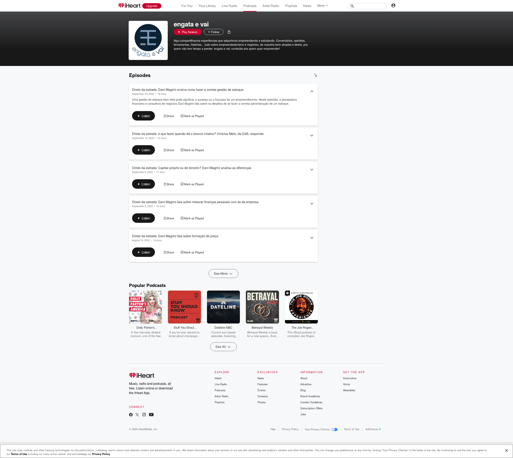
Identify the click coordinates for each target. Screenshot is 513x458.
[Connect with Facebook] (131, 415)
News (307, 5)
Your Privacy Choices (317, 429)
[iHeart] (129, 6)
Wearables (349, 390)
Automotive (349, 378)
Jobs (303, 414)
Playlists (291, 5)
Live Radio (229, 5)
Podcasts (249, 5)
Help (273, 429)
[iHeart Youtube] (151, 415)
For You (187, 5)
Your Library (207, 5)
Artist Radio (271, 5)
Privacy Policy (290, 429)
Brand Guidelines (310, 396)
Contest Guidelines (311, 402)
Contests (263, 396)
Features (263, 384)
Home (346, 384)
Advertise (305, 384)
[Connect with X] (137, 415)
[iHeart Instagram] (144, 415)
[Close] (506, 450)
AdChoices (372, 429)
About (303, 378)
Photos (262, 402)
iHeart (218, 378)
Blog (303, 390)
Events (262, 390)
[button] (229, 32)
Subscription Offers (311, 408)
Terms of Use (351, 429)
